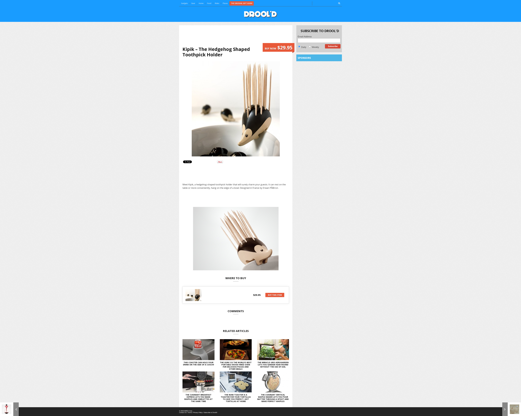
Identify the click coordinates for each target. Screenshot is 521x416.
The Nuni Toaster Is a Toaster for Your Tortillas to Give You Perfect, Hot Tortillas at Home (236, 398)
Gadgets (184, 3)
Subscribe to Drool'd (210, 412)
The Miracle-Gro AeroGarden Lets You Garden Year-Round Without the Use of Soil (273, 364)
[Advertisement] (235, 36)
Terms (190, 412)
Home (201, 3)
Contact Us (183, 412)
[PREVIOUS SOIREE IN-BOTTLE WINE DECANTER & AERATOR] (9, 409)
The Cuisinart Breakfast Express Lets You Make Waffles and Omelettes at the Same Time (198, 398)
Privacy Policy (198, 412)
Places (225, 3)
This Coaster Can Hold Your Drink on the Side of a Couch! (198, 363)
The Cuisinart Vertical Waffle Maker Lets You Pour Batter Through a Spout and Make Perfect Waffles (273, 398)
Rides (217, 3)
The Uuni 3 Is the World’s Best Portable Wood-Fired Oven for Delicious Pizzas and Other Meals (236, 365)
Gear (193, 3)
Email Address (305, 36)
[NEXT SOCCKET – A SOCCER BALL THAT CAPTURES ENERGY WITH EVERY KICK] (511, 409)
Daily (303, 47)
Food (209, 3)
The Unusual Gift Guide (241, 3)
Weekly (315, 47)
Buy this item (275, 295)
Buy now (278, 47)
